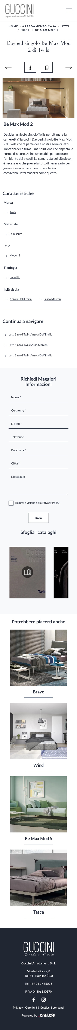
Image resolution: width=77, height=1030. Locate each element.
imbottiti (15, 277)
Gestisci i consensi (52, 1007)
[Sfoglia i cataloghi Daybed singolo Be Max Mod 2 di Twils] (47, 67)
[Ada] (68, 67)
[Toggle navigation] (69, 11)
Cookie (30, 1007)
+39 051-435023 (41, 983)
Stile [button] (7, 246)
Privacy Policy (50, 502)
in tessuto (16, 234)
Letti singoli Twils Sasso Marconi (28, 345)
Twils (13, 212)
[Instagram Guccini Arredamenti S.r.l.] (43, 999)
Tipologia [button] (10, 268)
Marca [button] (8, 202)
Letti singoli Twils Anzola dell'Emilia (30, 334)
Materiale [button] (11, 224)
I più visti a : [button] (12, 289)
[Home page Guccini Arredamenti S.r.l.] (38, 10)
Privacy (18, 1007)
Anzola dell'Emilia (21, 299)
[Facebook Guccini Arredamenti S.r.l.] (34, 999)
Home (13, 26)
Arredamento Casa (39, 26)
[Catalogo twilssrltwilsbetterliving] (27, 572)
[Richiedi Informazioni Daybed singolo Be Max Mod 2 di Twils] (30, 67)
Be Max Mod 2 (47, 30)
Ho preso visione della (37, 502)
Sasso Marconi (52, 299)
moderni (15, 255)
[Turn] (8, 67)
